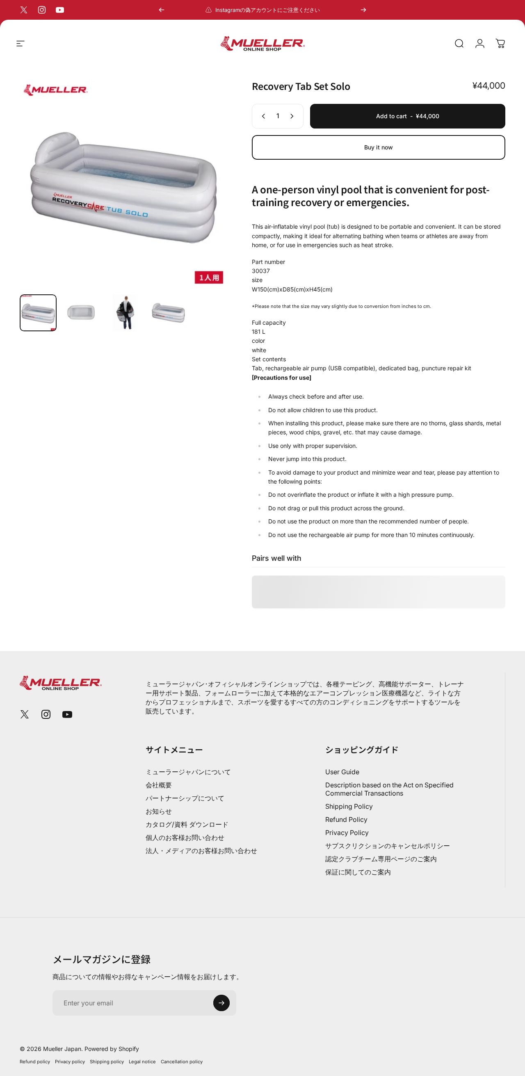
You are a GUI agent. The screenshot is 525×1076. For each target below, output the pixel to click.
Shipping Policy (349, 806)
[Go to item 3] (125, 312)
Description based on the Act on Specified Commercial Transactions (389, 789)
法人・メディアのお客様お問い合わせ (201, 851)
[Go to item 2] (81, 312)
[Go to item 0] (38, 312)
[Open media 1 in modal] (123, 184)
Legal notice (142, 1062)
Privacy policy (70, 1062)
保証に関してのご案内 (358, 872)
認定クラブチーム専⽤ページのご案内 (381, 859)
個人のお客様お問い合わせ (185, 837)
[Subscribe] (221, 1003)
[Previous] (162, 10)
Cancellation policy (182, 1062)
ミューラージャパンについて (188, 772)
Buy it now (378, 147)
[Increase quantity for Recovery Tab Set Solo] (293, 116)
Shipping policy (107, 1062)
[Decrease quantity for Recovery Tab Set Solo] (261, 116)
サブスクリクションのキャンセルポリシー (387, 846)
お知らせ (159, 811)
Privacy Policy (347, 832)
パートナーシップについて (185, 798)
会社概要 (159, 785)
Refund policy (35, 1062)
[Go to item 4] (168, 312)
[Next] (363, 10)
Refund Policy (346, 819)
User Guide (342, 772)
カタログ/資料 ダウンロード (187, 824)
